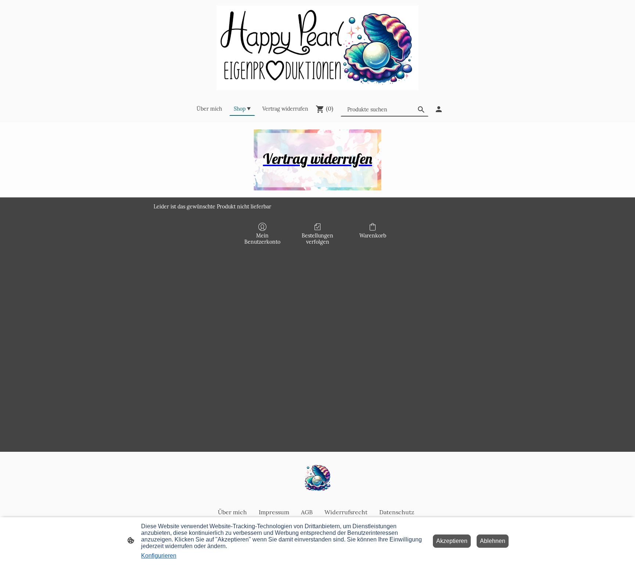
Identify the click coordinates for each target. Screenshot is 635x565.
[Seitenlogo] (317, 48)
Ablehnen (492, 541)
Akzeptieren (451, 541)
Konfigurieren (158, 556)
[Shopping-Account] (438, 109)
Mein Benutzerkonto (262, 238)
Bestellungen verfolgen (317, 238)
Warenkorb (372, 235)
